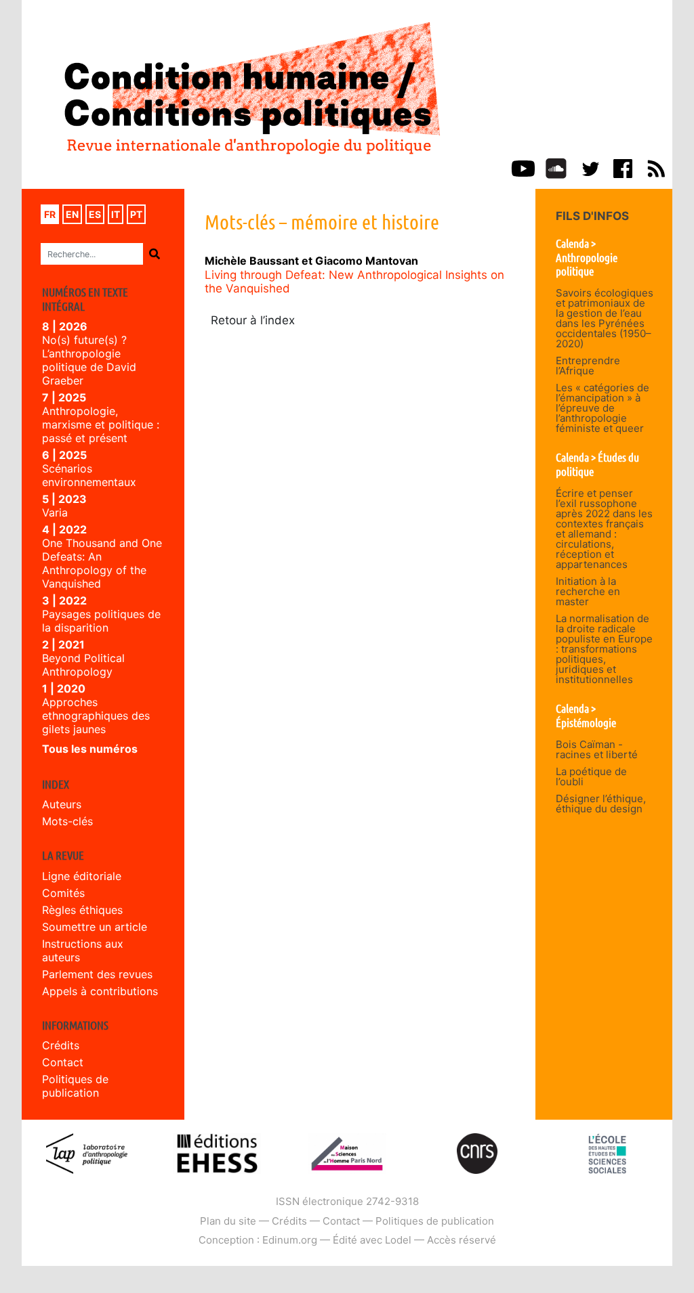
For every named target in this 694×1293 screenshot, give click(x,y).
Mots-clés (67, 821)
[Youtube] (523, 167)
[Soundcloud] (556, 167)
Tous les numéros (90, 748)
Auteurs (61, 804)
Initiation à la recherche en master (588, 591)
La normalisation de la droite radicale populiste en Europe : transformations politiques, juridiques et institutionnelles (604, 649)
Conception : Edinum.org (258, 1239)
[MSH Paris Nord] (347, 1152)
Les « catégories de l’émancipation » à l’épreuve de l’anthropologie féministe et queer (602, 408)
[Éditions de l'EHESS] (217, 1152)
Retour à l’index (253, 320)
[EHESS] (607, 1152)
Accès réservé (461, 1239)
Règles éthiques (82, 910)
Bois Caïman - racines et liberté (597, 749)
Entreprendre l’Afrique (588, 365)
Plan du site (228, 1220)
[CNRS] (477, 1152)
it (115, 214)
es (95, 214)
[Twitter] (589, 167)
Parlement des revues (97, 974)
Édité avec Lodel (372, 1239)
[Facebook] (622, 167)
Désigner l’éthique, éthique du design (601, 803)
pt (136, 214)
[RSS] (656, 167)
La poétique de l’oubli (591, 776)
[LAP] (86, 1152)
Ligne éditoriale (81, 876)
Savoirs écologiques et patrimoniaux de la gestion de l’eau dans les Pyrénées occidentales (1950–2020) (604, 318)
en (72, 214)
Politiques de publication (75, 1085)
